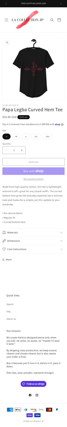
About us (11, 318)
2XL (49, 137)
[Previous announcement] (6, 3)
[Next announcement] (61, 3)
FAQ (9, 311)
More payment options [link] (34, 179)
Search (10, 304)
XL (38, 137)
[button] (6, 20)
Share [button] (9, 259)
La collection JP (37, 421)
